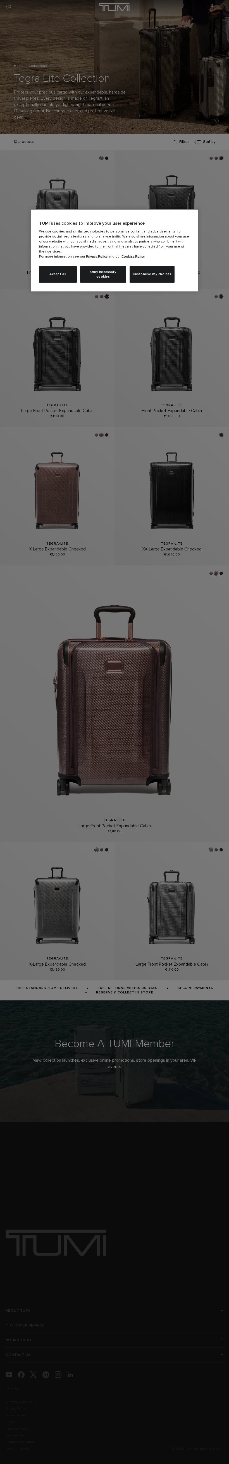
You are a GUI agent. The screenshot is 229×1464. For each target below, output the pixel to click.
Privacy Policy (97, 256)
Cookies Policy (133, 256)
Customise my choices (152, 274)
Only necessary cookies (103, 274)
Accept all (57, 274)
